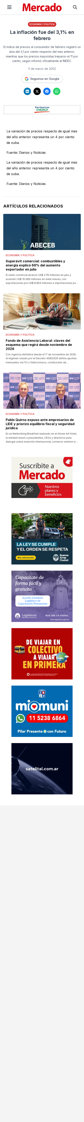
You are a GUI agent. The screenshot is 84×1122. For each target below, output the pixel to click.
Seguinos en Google (44, 78)
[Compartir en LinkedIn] (27, 91)
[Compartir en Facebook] (47, 91)
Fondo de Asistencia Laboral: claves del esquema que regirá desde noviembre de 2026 (39, 344)
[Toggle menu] (9, 7)
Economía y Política (42, 24)
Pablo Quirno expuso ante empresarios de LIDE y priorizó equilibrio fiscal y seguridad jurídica (40, 424)
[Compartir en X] (37, 91)
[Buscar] (75, 7)
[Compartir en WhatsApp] (56, 91)
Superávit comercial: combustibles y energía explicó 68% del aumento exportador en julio (35, 265)
